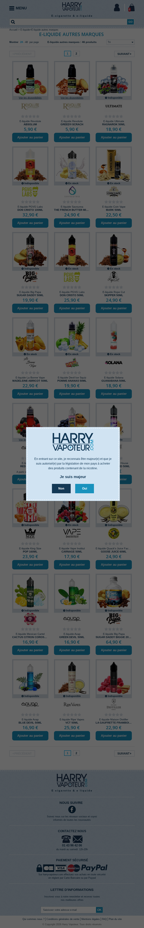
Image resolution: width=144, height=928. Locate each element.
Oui (84, 488)
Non (61, 488)
